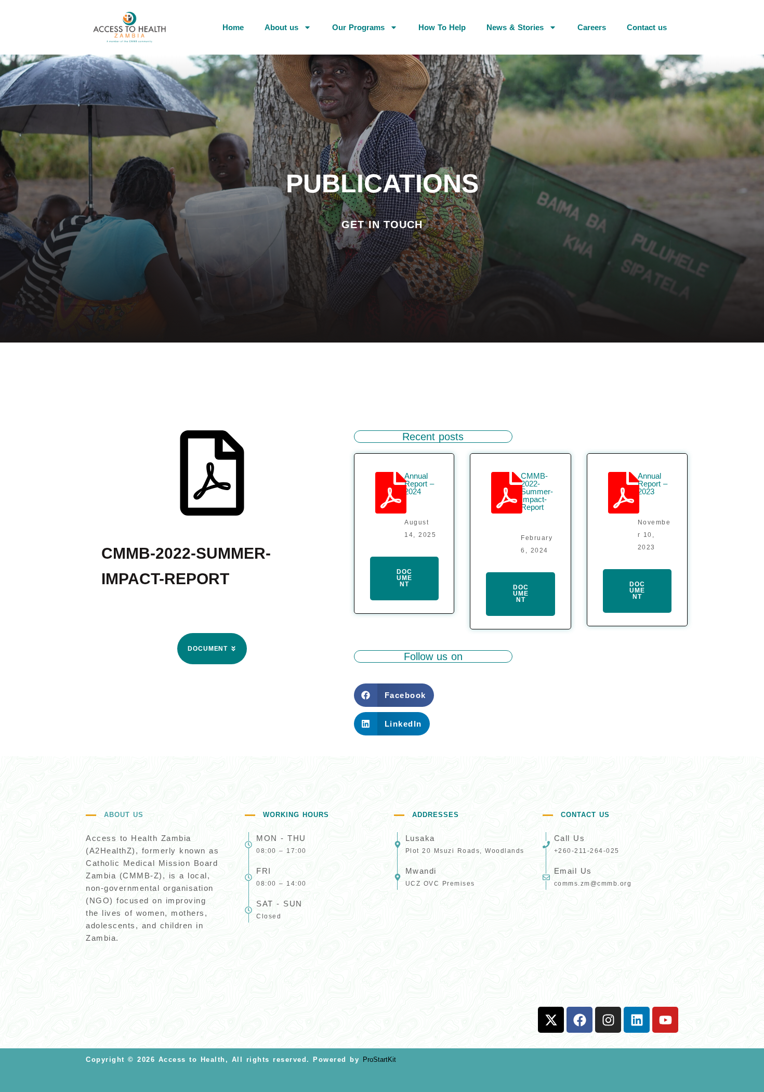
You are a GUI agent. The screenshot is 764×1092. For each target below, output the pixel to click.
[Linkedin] (637, 1020)
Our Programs (358, 27)
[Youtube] (665, 1020)
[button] (394, 695)
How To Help (442, 27)
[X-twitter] (551, 1020)
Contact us (647, 27)
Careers (591, 27)
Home (233, 27)
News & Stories (515, 27)
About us (281, 27)
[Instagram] (608, 1020)
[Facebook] (579, 1020)
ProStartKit (379, 1059)
